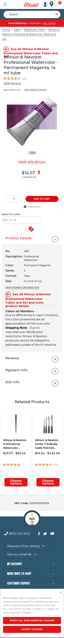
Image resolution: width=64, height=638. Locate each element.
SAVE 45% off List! (32, 162)
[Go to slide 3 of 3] (34, 153)
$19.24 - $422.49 (47, 453)
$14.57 (28, 172)
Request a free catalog (23, 546)
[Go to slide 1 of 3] (29, 153)
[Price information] (32, 229)
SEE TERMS (49, 23)
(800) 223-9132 (19, 533)
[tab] (32, 238)
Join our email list (19, 554)
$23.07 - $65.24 (14, 453)
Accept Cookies (32, 629)
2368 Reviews (12, 83)
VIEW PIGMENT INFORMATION (22, 287)
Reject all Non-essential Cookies (32, 620)
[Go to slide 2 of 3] (32, 153)
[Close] (61, 592)
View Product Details (35, 89)
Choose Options (16, 482)
